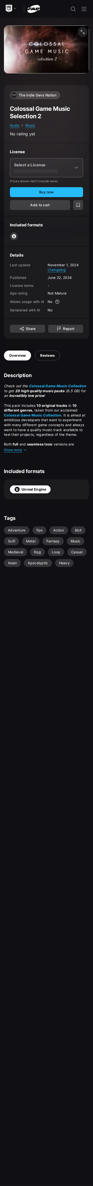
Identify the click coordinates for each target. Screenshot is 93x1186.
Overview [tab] (17, 355)
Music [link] (30, 125)
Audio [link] (14, 125)
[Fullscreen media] (83, 32)
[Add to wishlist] (78, 205)
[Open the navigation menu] (84, 9)
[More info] (57, 302)
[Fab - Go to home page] (33, 8)
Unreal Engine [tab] (34, 489)
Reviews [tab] (47, 355)
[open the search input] (73, 9)
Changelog (57, 269)
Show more (13, 450)
